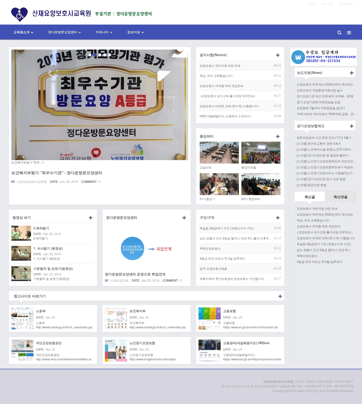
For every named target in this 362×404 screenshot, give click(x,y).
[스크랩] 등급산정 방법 (311, 185)
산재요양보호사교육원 (32, 181)
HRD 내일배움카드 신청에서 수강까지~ (226, 116)
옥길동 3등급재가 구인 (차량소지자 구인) (227, 228)
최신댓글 (340, 196)
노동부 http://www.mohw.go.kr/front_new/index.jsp (64, 324)
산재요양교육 (120, 280)
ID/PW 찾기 (345, 3)
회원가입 (327, 3)
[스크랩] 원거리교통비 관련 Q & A (319, 143)
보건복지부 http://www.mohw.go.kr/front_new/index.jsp (158, 324)
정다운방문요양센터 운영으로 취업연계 (135, 273)
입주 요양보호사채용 (213, 268)
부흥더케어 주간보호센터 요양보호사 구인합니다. (232, 278)
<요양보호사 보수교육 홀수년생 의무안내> (228, 96)
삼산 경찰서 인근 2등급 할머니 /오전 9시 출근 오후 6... (235, 238)
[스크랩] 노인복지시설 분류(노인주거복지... (325, 149)
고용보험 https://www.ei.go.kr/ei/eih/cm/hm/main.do (250, 324)
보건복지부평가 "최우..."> (28, 162)
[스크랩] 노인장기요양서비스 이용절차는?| (324, 173)
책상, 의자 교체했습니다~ (216, 75)
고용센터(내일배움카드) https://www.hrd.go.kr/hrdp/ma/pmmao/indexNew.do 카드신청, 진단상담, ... (252, 357)
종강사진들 (248, 167)
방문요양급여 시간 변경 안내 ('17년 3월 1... (325, 137)
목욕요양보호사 (210, 248)
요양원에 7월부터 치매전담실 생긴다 (321, 108)
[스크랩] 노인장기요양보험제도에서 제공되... (326, 167)
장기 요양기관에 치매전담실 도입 (318, 102)
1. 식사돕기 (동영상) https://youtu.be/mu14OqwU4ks (54, 260)
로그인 (312, 3)
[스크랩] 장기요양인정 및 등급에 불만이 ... (324, 155)
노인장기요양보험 (142, 342)
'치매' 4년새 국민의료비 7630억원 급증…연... (326, 114)
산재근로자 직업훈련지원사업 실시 (320, 90)
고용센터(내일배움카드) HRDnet (246, 342)
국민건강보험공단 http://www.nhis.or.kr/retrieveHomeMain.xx (64, 357)
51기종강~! (207, 199)
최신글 (310, 196)
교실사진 (206, 167)
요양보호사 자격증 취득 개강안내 (221, 86)
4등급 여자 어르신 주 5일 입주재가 (222, 258)
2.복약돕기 (41, 228)
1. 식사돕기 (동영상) (48, 248)
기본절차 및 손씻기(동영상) (53, 268)
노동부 (41, 310)
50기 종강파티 (250, 199)
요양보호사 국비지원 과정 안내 (220, 65)
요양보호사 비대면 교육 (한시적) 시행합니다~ (230, 106)
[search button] (339, 32)
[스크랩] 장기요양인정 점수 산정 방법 (321, 179)
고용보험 (229, 310)
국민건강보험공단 (49, 342)
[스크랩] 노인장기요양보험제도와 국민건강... (326, 161)
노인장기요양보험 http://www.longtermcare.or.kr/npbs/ (153, 357)
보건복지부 (138, 310)
